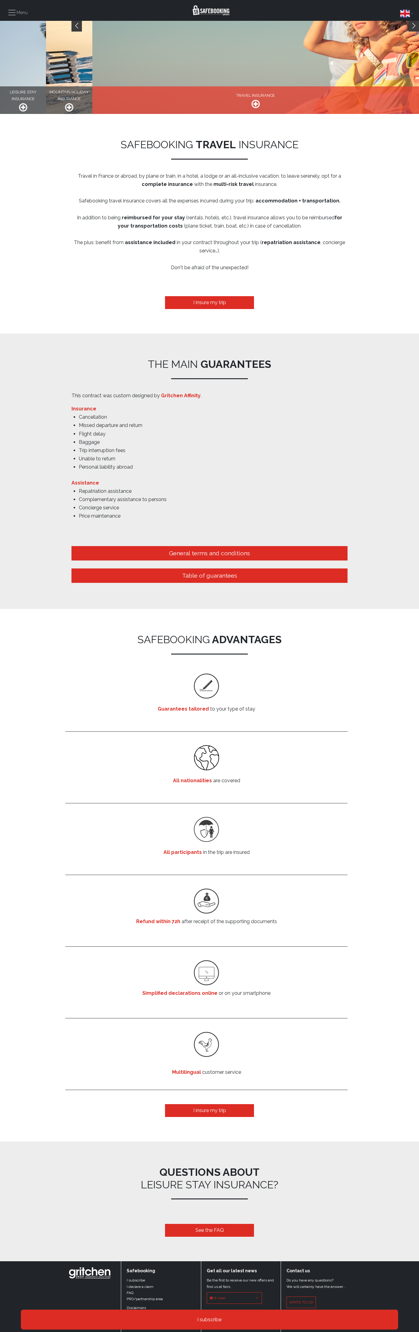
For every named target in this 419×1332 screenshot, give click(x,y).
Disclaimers (136, 1308)
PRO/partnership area (145, 1299)
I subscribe (209, 1320)
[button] (406, 13)
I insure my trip (209, 302)
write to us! (301, 1302)
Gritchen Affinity (181, 395)
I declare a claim (140, 1287)
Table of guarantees (209, 575)
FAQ (130, 1293)
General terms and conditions (209, 553)
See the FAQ (209, 1230)
